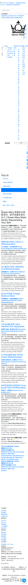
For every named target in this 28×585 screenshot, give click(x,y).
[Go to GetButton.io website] (24, 583)
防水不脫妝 (10, 15)
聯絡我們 (3, 530)
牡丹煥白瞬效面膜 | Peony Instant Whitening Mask (12, 356)
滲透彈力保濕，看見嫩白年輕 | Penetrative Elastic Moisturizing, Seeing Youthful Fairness (13, 331)
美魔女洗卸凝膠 (7, 194)
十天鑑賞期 (4, 526)
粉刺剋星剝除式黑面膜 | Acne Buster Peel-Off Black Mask (13, 386)
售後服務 (3, 524)
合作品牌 (3, 541)
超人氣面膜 (6, 190)
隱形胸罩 (21, 15)
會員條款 (3, 512)
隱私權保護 (4, 514)
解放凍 (12, 17)
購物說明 (3, 518)
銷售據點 (3, 540)
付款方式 (3, 520)
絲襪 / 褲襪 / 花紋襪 (8, 205)
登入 (2, 49)
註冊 (2, 53)
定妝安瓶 (3, 17)
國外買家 (3, 528)
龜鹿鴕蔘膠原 (18, 17)
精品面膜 (3, 15)
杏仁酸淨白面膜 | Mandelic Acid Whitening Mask (12, 268)
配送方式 (3, 522)
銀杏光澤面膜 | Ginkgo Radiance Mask (10, 294)
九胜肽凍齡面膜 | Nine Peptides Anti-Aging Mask (12, 325)
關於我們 (3, 532)
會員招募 (3, 510)
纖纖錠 (8, 17)
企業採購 (3, 534)
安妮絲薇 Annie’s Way (7, 544)
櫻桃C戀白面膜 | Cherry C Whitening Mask (12, 243)
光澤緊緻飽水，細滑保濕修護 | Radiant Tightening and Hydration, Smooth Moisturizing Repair (12, 300)
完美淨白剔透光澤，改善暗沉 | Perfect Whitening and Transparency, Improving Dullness (13, 361)
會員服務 (3, 508)
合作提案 (3, 538)
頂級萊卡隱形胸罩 (8, 182)
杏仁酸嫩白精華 (7, 197)
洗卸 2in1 (15, 15)
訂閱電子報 (4, 516)
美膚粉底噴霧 (6, 186)
